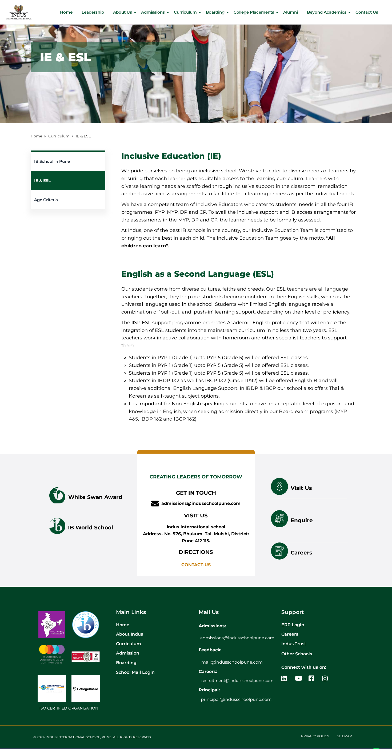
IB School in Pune (52, 161)
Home (66, 12)
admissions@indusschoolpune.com (201, 503)
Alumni (290, 12)
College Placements (254, 12)
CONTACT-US (196, 564)
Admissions (153, 12)
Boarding (215, 12)
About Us (122, 12)
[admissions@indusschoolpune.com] (155, 504)
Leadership (93, 12)
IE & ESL (42, 180)
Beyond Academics (326, 12)
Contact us (366, 12)
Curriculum (185, 12)
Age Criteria (46, 199)
